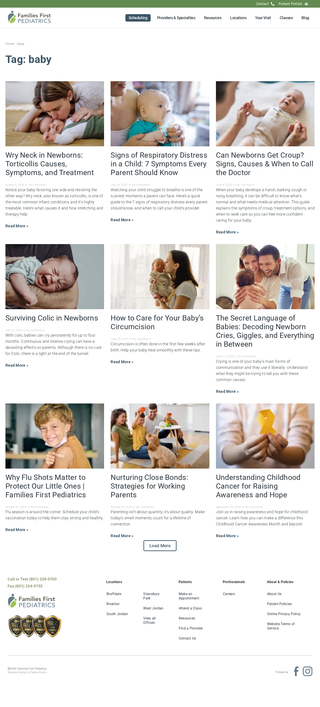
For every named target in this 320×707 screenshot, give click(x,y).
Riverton (113, 604)
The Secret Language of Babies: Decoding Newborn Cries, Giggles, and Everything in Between (265, 331)
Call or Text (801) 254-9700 (32, 579)
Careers (229, 594)
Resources (212, 17)
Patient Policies (279, 604)
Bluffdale (113, 594)
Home (9, 44)
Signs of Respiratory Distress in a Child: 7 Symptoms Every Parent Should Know (159, 164)
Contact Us (187, 638)
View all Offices (149, 620)
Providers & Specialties (176, 17)
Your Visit (263, 17)
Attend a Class (190, 608)
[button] (160, 545)
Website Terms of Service (281, 626)
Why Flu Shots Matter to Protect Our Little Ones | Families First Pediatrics (45, 486)
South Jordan (117, 614)
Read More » (16, 226)
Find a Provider (191, 628)
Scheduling (138, 17)
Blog (305, 17)
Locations (238, 17)
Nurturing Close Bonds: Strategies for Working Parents (149, 486)
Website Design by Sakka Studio (27, 672)
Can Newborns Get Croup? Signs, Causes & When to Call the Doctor (264, 164)
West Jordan (153, 608)
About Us (274, 594)
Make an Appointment (189, 596)
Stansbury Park (151, 596)
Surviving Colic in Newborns (51, 318)
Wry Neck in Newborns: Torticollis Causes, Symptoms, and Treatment (49, 164)
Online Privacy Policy (284, 614)
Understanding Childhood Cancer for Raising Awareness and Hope (258, 486)
